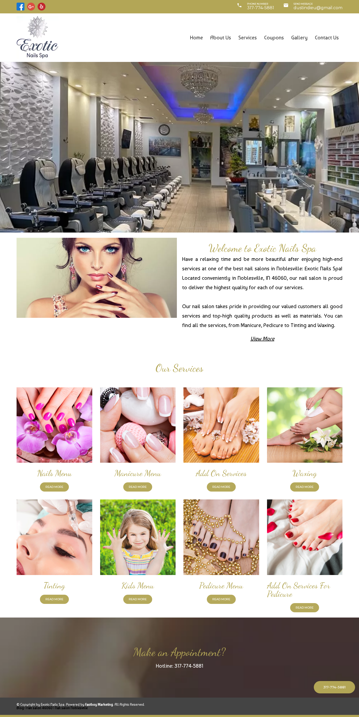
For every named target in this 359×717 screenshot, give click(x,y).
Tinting (54, 585)
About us (220, 37)
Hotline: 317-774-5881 (179, 666)
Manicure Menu (138, 473)
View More (262, 338)
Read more (54, 487)
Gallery (299, 37)
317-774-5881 (260, 7)
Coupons (274, 37)
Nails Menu (54, 473)
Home (196, 37)
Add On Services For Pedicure (298, 589)
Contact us (327, 37)
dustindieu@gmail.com (318, 7)
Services (247, 37)
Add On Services (221, 473)
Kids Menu (137, 585)
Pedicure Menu (221, 585)
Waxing (305, 473)
